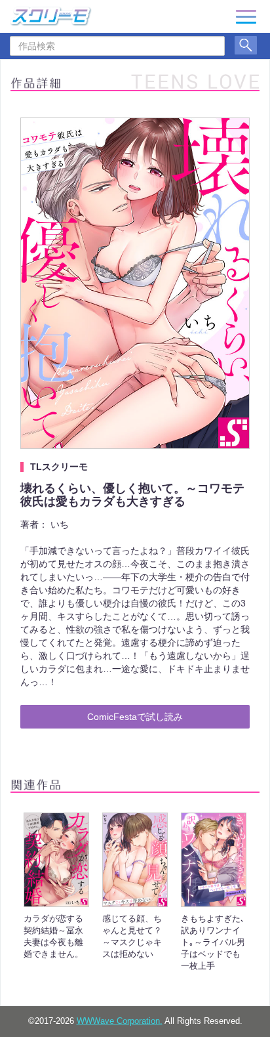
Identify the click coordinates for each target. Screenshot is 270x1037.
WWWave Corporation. (120, 1021)
